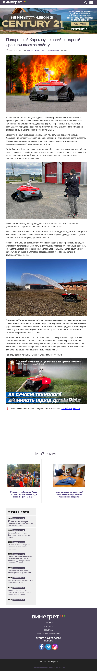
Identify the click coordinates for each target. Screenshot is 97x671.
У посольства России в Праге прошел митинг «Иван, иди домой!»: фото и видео (23, 494)
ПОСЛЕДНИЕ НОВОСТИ (18, 512)
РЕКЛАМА (48, 630)
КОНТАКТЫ (48, 626)
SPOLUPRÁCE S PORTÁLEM (48, 633)
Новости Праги (18, 518)
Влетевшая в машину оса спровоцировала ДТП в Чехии (19, 571)
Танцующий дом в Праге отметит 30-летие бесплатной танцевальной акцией (19, 592)
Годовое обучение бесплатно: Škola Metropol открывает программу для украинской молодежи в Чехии (20, 560)
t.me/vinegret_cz (71, 408)
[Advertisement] (46, 432)
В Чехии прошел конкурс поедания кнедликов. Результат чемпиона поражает (20, 523)
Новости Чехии (53, 50)
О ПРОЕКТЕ (48, 622)
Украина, (30, 50)
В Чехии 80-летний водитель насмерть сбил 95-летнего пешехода (19, 547)
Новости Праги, (41, 50)
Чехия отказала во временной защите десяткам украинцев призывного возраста (69, 494)
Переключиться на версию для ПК (49, 667)
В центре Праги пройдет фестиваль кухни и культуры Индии (19, 535)
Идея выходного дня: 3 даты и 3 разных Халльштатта (20, 581)
